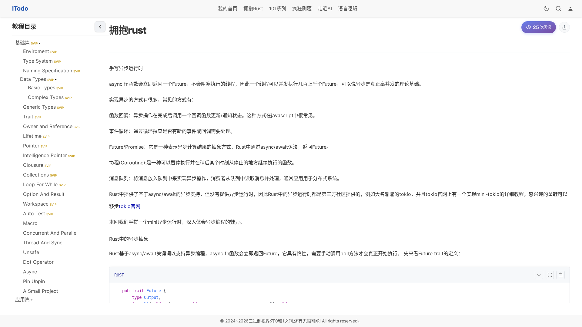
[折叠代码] (539, 275)
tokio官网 (129, 206)
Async (30, 272)
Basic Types (45, 87)
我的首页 (227, 8)
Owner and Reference (51, 126)
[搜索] (558, 8)
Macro (30, 223)
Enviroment (40, 51)
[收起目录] (100, 26)
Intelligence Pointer (49, 155)
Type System (42, 61)
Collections (40, 175)
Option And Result (44, 194)
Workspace (39, 204)
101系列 (277, 8)
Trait (32, 117)
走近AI (325, 8)
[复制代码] (560, 275)
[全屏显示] (550, 275)
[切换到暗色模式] (546, 8)
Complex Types (50, 97)
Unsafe (31, 252)
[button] (564, 27)
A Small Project (40, 291)
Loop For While (44, 184)
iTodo (20, 8)
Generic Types (43, 107)
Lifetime (36, 136)
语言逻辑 (347, 8)
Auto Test (38, 213)
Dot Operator (38, 262)
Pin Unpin (34, 281)
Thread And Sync (42, 242)
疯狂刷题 (302, 8)
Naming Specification (51, 71)
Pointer (35, 146)
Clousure (37, 165)
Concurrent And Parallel (50, 233)
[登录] (570, 8)
